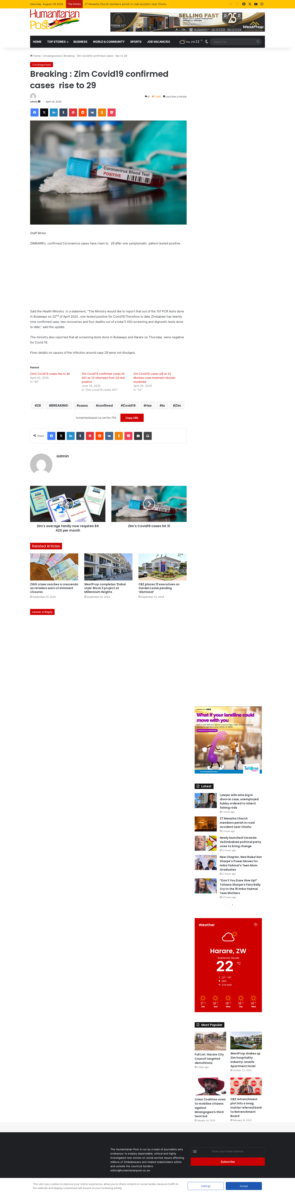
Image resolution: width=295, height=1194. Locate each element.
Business (80, 41)
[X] (250, 4)
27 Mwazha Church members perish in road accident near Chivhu (237, 822)
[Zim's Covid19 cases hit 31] (149, 504)
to (163, 405)
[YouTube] (256, 4)
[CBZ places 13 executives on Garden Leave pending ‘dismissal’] (162, 566)
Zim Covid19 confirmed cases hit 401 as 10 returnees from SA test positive (103, 377)
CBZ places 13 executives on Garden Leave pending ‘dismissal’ (158, 588)
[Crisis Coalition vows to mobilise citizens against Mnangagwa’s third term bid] (210, 1086)
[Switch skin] (207, 42)
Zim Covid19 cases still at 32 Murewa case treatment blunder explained (154, 377)
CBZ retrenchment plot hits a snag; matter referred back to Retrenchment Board (246, 1107)
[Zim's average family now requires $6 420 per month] (67, 504)
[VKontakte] (92, 112)
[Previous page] (225, 905)
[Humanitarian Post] (54, 19)
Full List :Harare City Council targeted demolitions (209, 1058)
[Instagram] (262, 4)
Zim (178, 405)
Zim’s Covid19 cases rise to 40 (50, 373)
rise (149, 405)
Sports (135, 41)
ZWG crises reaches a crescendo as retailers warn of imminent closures (54, 588)
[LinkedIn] (54, 112)
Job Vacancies (158, 41)
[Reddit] (83, 112)
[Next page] (232, 905)
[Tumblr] (63, 112)
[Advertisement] (108, 279)
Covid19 (129, 405)
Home (37, 55)
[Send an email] (39, 101)
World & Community (109, 41)
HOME (37, 41)
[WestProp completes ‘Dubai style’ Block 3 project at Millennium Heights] (108, 566)
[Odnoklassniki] (102, 112)
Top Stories (56, 41)
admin (33, 101)
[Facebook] (244, 4)
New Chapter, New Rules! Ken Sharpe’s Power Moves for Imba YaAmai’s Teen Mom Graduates (241, 863)
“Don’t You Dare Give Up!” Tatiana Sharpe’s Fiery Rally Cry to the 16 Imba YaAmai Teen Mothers (240, 886)
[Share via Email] (138, 436)
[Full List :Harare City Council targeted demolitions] (210, 1041)
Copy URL (132, 417)
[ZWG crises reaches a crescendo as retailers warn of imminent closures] (54, 566)
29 (39, 405)
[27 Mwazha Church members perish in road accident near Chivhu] (206, 823)
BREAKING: (60, 405)
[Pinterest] (73, 112)
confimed (105, 405)
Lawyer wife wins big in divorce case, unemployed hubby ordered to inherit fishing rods (239, 801)
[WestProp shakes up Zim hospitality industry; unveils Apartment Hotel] (246, 1040)
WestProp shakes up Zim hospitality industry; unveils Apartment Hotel (245, 1059)
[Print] (148, 436)
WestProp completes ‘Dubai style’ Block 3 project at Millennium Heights (105, 588)
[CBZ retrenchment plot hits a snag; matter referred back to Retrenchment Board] (246, 1086)
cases (83, 405)
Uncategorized (52, 55)
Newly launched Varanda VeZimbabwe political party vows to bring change (131, 4)
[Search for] (258, 41)
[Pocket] (112, 112)
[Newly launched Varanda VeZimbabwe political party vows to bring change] (206, 843)
